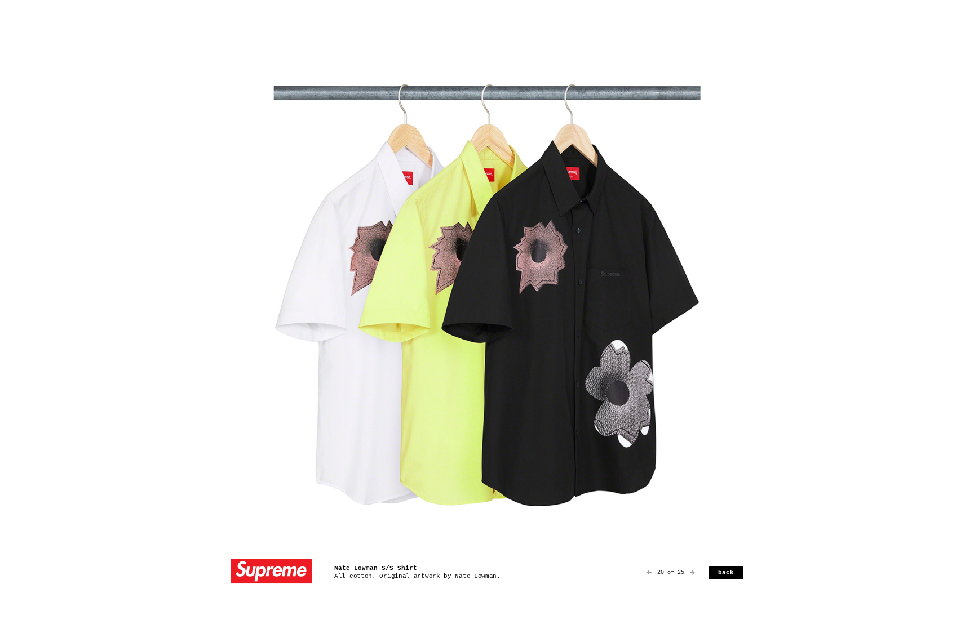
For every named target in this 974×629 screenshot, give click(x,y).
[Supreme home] (271, 572)
